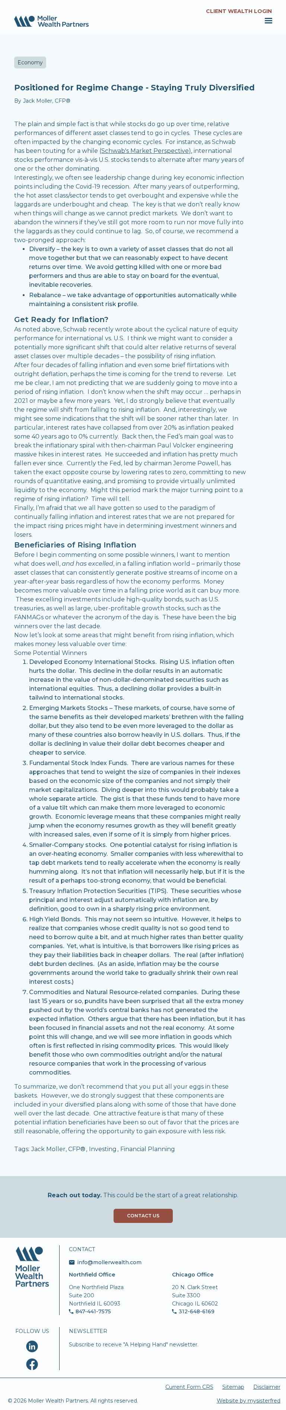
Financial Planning (147, 1149)
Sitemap (233, 1387)
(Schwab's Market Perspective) (145, 150)
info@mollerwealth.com (109, 1262)
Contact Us (143, 1215)
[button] (267, 21)
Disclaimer (266, 1387)
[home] (51, 21)
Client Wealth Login (239, 11)
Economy (30, 62)
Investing (103, 1149)
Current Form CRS (189, 1387)
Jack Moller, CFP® (58, 1149)
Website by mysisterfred (248, 1400)
